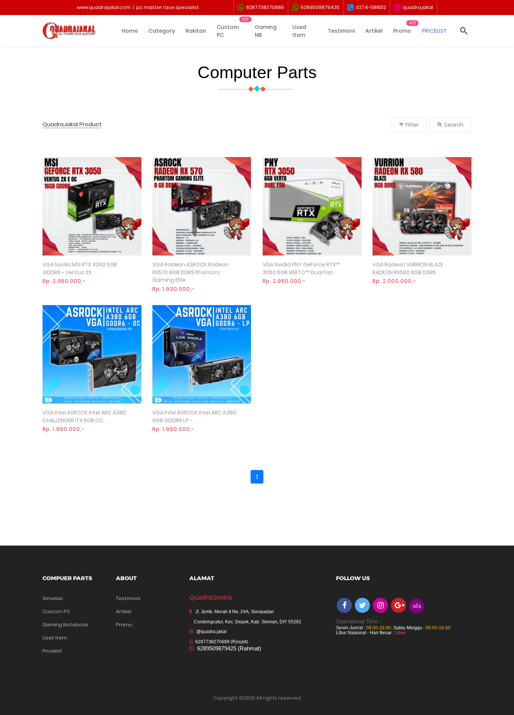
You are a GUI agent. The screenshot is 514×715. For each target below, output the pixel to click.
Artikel (374, 31)
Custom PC (228, 31)
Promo (402, 31)
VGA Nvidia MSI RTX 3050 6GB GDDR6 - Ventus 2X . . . (80, 268)
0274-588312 (370, 7)
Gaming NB (266, 31)
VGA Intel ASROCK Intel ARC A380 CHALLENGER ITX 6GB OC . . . (84, 416)
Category (161, 31)
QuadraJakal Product (72, 124)
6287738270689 (264, 7)
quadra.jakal (416, 7)
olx (417, 605)
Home (130, 31)
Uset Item (55, 637)
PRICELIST (434, 31)
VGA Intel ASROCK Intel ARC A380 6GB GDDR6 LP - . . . (194, 416)
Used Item (299, 31)
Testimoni (341, 31)
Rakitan (196, 31)
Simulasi (53, 598)
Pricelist (52, 651)
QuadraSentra (210, 597)
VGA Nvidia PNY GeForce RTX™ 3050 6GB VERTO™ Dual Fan (301, 268)
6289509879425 (318, 7)
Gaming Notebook (65, 624)
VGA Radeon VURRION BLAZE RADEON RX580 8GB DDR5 (408, 268)
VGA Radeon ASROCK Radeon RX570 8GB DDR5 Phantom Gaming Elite (190, 272)
